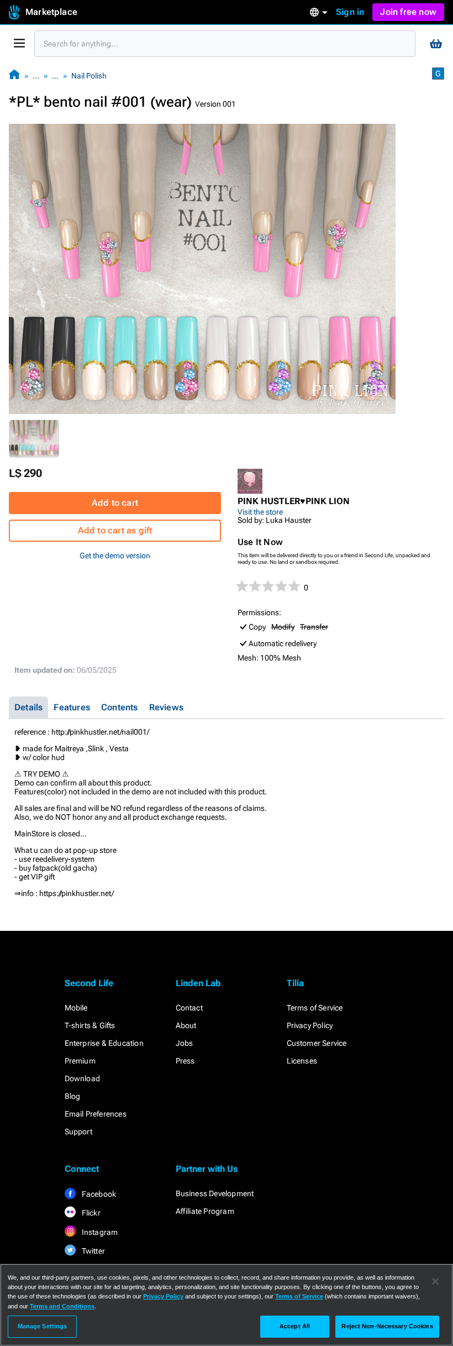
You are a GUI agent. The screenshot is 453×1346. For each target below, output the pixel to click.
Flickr (90, 1212)
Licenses (302, 1060)
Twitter (93, 1251)
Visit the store (260, 511)
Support (78, 1131)
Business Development (215, 1193)
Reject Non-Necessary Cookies (387, 1326)
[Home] (14, 75)
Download (83, 1078)
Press (185, 1060)
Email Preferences (96, 1113)
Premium (80, 1060)
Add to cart (115, 502)
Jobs (184, 1043)
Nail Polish (89, 75)
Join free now (408, 12)
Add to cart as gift (115, 530)
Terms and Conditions (62, 1306)
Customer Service (317, 1043)
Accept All (295, 1326)
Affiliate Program (205, 1211)
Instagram (99, 1232)
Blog (73, 1096)
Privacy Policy (310, 1025)
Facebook (98, 1194)
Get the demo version (115, 555)
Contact (189, 1007)
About (186, 1025)
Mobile (76, 1007)
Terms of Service (315, 1007)
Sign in (350, 12)
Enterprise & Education (104, 1043)
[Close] (435, 1281)
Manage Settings (42, 1326)
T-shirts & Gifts (90, 1025)
